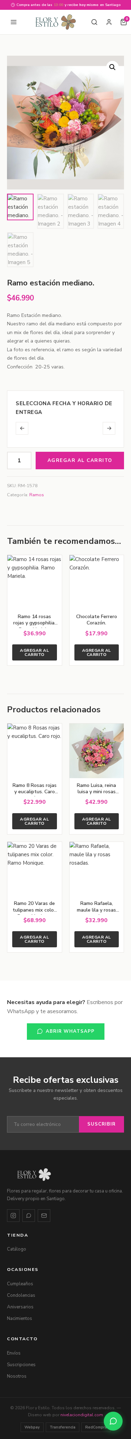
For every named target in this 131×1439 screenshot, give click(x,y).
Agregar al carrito (80, 460)
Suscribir (101, 1124)
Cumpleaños (20, 1284)
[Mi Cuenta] (109, 22)
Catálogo (16, 1249)
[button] (112, 67)
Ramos (36, 495)
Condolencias (21, 1295)
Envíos (14, 1353)
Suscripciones (21, 1365)
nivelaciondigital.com (81, 1415)
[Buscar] (94, 22)
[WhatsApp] (28, 1215)
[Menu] (13, 22)
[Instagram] (13, 1215)
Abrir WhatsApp (70, 1031)
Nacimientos (19, 1318)
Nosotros (17, 1376)
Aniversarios (20, 1307)
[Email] (44, 1215)
